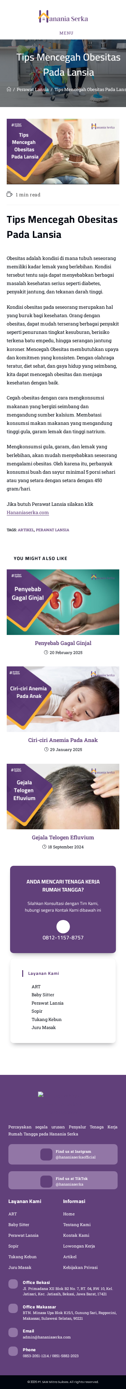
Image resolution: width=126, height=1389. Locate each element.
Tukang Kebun (22, 1256)
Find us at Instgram (73, 1151)
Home (69, 1213)
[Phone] (13, 1351)
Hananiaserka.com (28, 512)
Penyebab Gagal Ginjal (63, 642)
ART (12, 1213)
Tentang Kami (77, 1224)
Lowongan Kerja (79, 1245)
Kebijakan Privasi (80, 1267)
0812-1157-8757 (63, 937)
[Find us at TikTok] (46, 1182)
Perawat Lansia (52, 529)
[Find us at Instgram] (46, 1154)
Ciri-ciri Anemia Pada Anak (63, 739)
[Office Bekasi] (13, 1284)
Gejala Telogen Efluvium (63, 837)
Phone (29, 1350)
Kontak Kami (76, 1235)
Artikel (26, 529)
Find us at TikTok (72, 1178)
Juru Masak (20, 1267)
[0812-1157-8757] (63, 926)
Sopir (13, 1245)
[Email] (13, 1332)
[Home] (9, 89)
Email (28, 1331)
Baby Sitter (18, 1224)
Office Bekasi (36, 1282)
